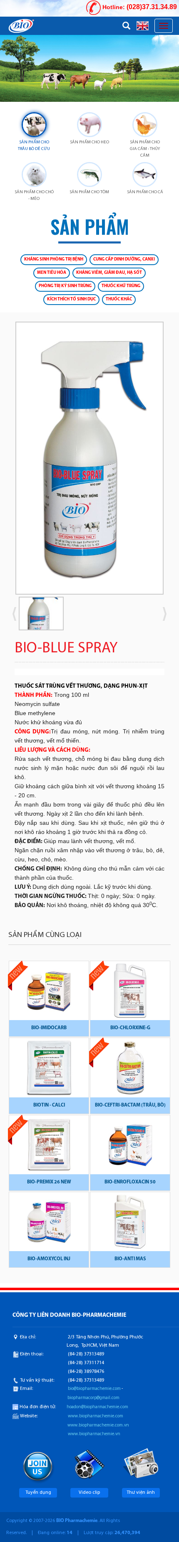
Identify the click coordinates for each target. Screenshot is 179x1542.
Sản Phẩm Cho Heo (89, 142)
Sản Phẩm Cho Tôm (89, 192)
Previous (27, 461)
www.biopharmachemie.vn (94, 1434)
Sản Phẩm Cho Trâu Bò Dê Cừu (34, 145)
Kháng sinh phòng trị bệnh (53, 259)
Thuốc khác (119, 299)
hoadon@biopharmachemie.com (97, 1407)
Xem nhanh (49, 994)
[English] (143, 25)
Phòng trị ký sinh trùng (65, 286)
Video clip (89, 1492)
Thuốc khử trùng (121, 286)
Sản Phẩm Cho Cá (145, 192)
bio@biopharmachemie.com (94, 1389)
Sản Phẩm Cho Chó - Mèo (34, 195)
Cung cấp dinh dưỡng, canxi (124, 259)
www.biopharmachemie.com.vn (98, 1425)
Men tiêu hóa (51, 273)
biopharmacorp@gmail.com (93, 1398)
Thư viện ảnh (141, 1492)
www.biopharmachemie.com (95, 1416)
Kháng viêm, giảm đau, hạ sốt (109, 273)
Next (152, 461)
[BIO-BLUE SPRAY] (89, 458)
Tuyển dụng (38, 1492)
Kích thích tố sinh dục (71, 299)
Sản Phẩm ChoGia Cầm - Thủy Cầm (145, 149)
